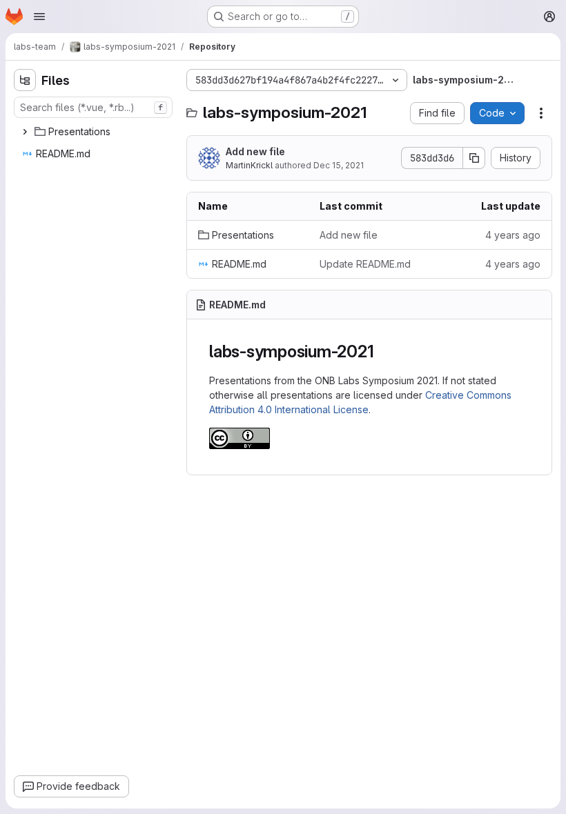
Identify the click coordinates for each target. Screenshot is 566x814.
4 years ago (512, 235)
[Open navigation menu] (39, 17)
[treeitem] (95, 132)
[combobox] (93, 107)
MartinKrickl (249, 165)
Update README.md (365, 264)
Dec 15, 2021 (338, 165)
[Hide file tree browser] (25, 80)
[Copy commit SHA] (474, 158)
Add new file (255, 151)
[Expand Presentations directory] (25, 131)
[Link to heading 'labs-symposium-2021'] (382, 351)
